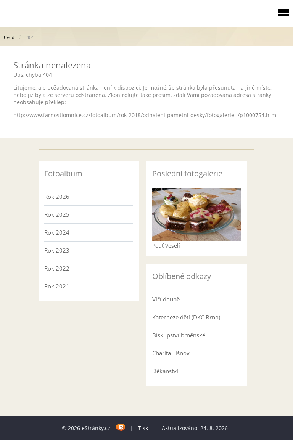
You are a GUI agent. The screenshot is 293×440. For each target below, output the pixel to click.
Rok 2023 (56, 250)
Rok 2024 (56, 232)
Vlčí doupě (166, 299)
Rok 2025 (56, 214)
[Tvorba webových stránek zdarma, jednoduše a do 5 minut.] (121, 427)
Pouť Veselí (166, 245)
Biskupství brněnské (178, 335)
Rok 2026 (56, 196)
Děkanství (165, 371)
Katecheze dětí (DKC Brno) (186, 317)
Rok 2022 (56, 268)
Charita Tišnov (171, 353)
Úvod (9, 37)
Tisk (143, 428)
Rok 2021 (56, 286)
